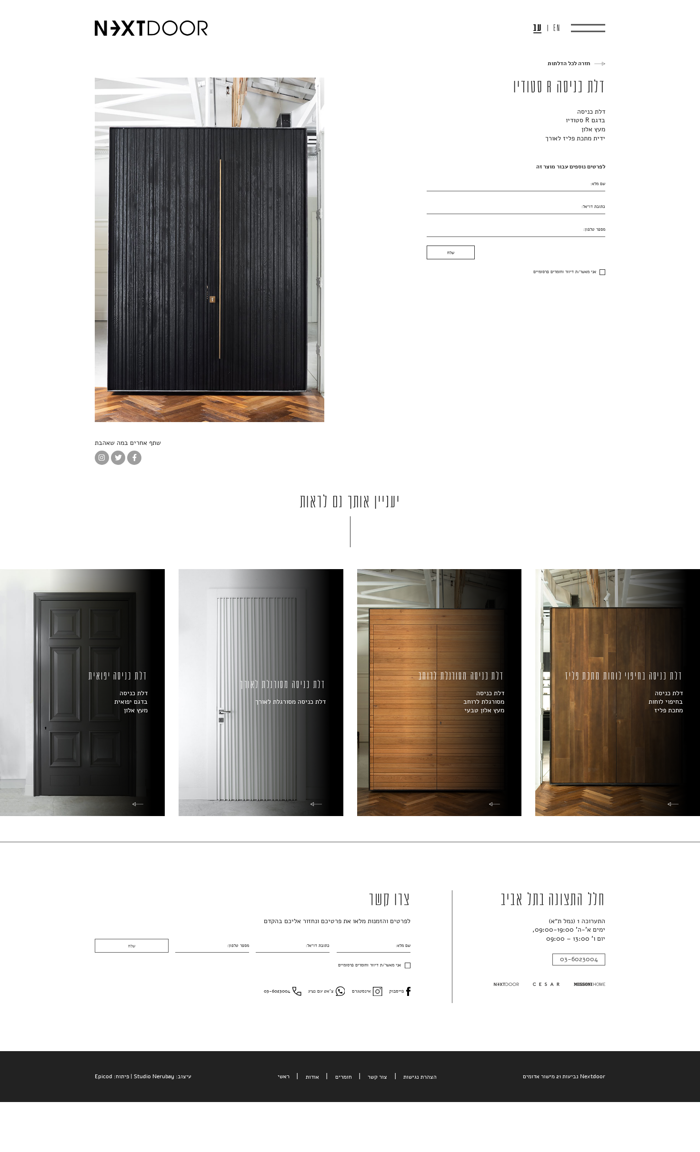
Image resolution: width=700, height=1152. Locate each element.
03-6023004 (579, 959)
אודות (312, 1077)
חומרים (343, 1077)
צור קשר (377, 1077)
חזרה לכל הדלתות (569, 63)
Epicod (103, 1076)
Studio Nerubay (154, 1076)
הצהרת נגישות (420, 1077)
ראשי (284, 1076)
